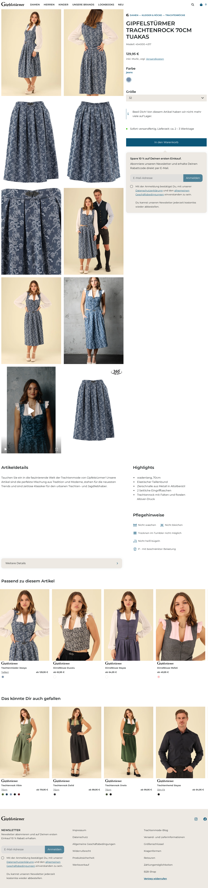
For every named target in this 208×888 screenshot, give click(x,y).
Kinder (63, 4)
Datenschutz (80, 837)
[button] (166, 142)
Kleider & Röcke (152, 15)
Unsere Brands (83, 4)
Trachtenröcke (175, 15)
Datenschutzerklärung (149, 190)
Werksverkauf (81, 864)
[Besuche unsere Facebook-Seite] (205, 820)
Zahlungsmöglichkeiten (158, 864)
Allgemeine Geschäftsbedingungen (94, 844)
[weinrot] (18, 794)
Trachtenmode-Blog (156, 830)
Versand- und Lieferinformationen (164, 837)
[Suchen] (192, 4)
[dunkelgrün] (106, 794)
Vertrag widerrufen (155, 878)
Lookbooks (106, 4)
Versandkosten (155, 58)
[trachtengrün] (2, 794)
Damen (35, 4)
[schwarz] (14, 794)
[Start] (127, 15)
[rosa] (158, 676)
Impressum (79, 830)
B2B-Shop (150, 871)
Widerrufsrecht (82, 850)
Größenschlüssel (154, 844)
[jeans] (128, 79)
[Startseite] (12, 5)
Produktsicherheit (83, 857)
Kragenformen (152, 850)
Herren (49, 4)
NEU (120, 4)
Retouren (149, 857)
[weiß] (54, 676)
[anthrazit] (54, 794)
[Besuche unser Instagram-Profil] (196, 820)
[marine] (6, 794)
